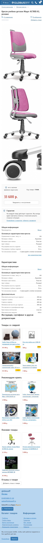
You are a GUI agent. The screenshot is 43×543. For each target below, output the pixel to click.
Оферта (26, 527)
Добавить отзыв (36, 20)
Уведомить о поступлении (21, 202)
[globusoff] (21, 2)
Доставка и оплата (30, 518)
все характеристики (34, 255)
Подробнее (5, 539)
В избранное (37, 17)
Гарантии (27, 520)
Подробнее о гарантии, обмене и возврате (21, 220)
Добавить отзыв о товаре (11, 483)
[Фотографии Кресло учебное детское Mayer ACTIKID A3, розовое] (21, 54)
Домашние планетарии (10, 527)
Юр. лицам (27, 522)
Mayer (39, 230)
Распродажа (28, 525)
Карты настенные (8, 522)
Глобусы (5, 518)
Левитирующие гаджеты (10, 525)
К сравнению (8, 17)
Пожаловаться (8, 508)
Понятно (14, 539)
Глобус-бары (6, 520)
